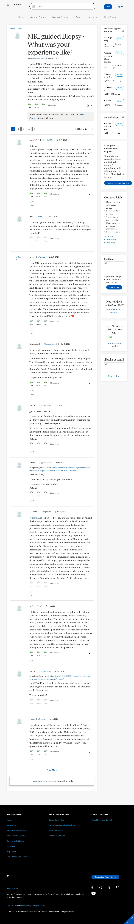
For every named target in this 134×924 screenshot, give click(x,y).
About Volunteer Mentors (16, 836)
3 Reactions (54, 238)
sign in (41, 780)
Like (29, 107)
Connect (16, 4)
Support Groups (38, 17)
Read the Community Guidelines (110, 239)
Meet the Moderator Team (17, 830)
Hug (43, 107)
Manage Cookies (38, 906)
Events (79, 17)
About (9, 820)
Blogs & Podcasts (60, 17)
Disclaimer (11, 846)
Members (93, 17)
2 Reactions (54, 321)
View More (52, 770)
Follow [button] (119, 38)
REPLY (31, 202)
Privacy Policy (25, 906)
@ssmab (41, 257)
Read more (114, 287)
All (123, 31)
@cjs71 (39, 606)
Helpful (36, 107)
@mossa (41, 719)
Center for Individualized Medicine (62, 825)
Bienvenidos (114, 376)
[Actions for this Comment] (90, 195)
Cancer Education (107, 126)
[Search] (32, 6)
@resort (41, 216)
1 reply (31, 206)
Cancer (107, 100)
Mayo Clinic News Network (101, 820)
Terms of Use (12, 906)
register (52, 780)
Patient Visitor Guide (57, 836)
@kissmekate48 (50, 344)
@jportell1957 (47, 140)
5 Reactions (54, 194)
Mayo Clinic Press (56, 830)
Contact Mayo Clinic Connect (18, 857)
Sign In (121, 6)
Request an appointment (118, 183)
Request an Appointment (105, 877)
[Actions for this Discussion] (92, 106)
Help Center (110, 17)
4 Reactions (54, 444)
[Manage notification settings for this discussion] (87, 105)
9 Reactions (52, 105)
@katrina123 (46, 405)
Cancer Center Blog (56, 820)
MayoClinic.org (12, 888)
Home (21, 17)
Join (108, 6)
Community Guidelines (15, 841)
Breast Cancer (16, 29)
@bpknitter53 (48, 512)
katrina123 (42, 58)
